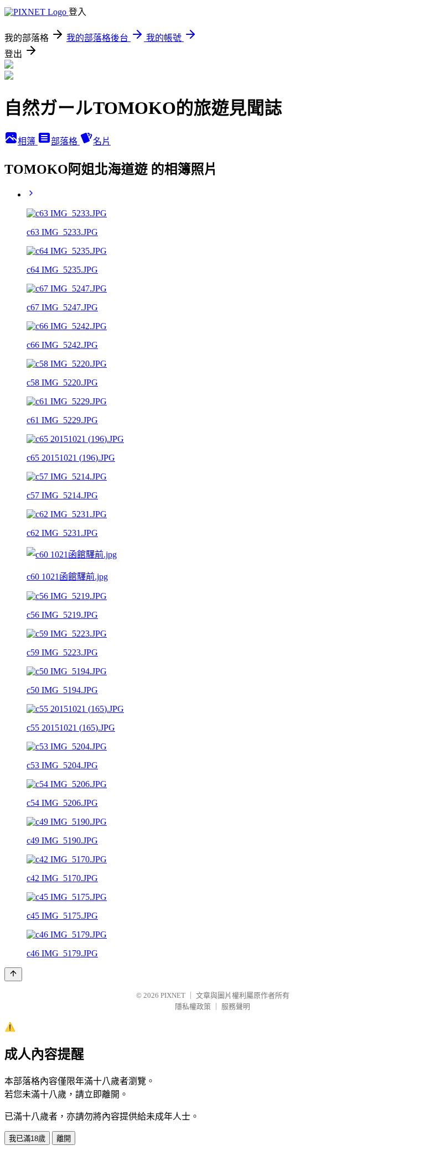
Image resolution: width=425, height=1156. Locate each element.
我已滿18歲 (27, 1138)
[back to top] (13, 974)
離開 (63, 1138)
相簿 (28, 141)
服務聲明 (235, 1006)
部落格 (65, 141)
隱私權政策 (193, 1006)
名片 (102, 141)
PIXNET (172, 995)
